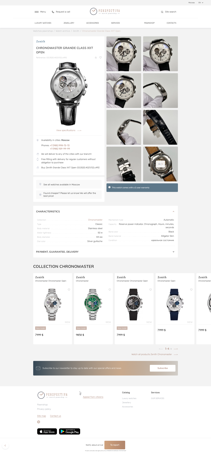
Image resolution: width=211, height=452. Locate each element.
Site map (41, 416)
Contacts (171, 23)
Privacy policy (44, 409)
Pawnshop (149, 23)
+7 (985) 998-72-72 (60, 145)
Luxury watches (43, 23)
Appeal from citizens (93, 397)
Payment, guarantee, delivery (57, 251)
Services (115, 23)
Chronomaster (95, 219)
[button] (40, 11)
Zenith (40, 41)
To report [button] (114, 445)
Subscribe (163, 368)
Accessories (92, 23)
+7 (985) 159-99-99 (60, 148)
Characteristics (48, 211)
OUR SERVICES (157, 398)
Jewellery (68, 23)
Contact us (55, 416)
